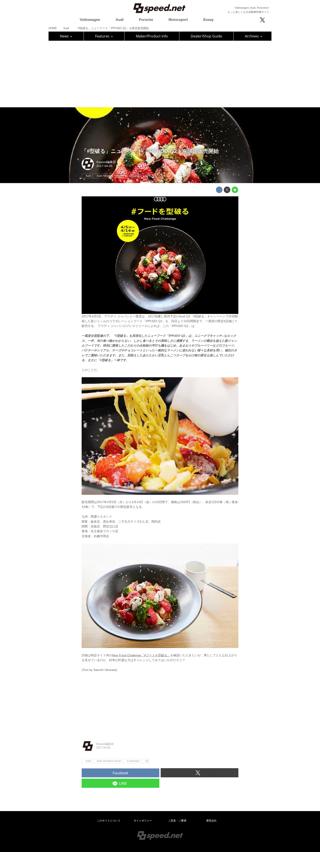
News (65, 36)
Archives (252, 36)
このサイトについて (108, 820)
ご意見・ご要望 (177, 820)
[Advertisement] (160, 73)
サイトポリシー (143, 820)
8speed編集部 (106, 162)
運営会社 (211, 820)
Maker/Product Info (152, 36)
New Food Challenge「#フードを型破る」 (141, 655)
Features (102, 36)
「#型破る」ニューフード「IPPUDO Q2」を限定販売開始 (150, 151)
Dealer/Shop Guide (206, 36)
